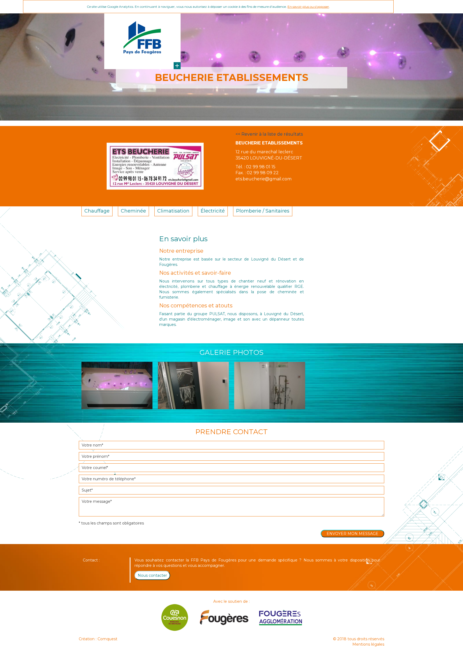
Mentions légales (368, 644)
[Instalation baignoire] (116, 385)
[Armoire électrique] (193, 385)
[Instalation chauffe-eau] (269, 385)
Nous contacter (152, 575)
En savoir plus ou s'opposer (308, 7)
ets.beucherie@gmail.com (264, 178)
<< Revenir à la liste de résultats (269, 134)
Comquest (107, 639)
